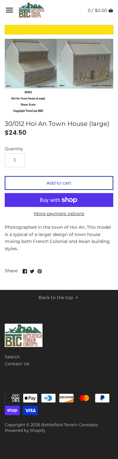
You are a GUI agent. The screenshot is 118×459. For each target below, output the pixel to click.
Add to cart (59, 183)
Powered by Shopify (25, 430)
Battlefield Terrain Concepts (69, 424)
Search (12, 357)
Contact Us (17, 364)
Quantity (14, 148)
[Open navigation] (9, 10)
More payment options (59, 213)
